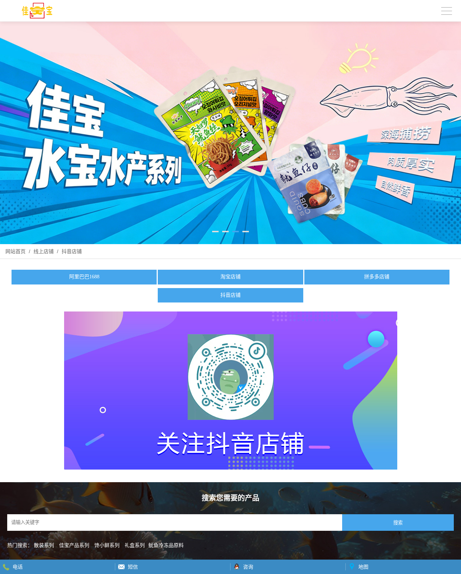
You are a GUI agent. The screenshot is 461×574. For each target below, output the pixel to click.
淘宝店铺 (230, 276)
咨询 (248, 567)
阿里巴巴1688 (84, 276)
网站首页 (15, 251)
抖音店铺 (71, 251)
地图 (363, 567)
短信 (133, 567)
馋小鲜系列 (107, 545)
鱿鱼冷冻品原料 (166, 545)
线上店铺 (43, 251)
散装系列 (44, 545)
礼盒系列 (135, 545)
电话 (18, 567)
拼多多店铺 (376, 276)
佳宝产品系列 (74, 545)
